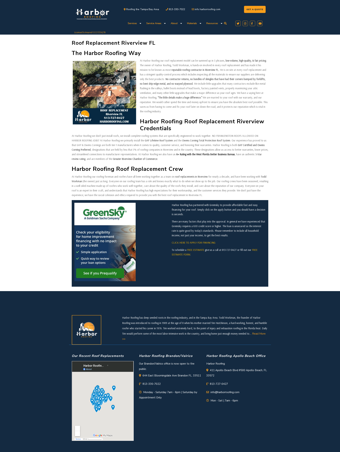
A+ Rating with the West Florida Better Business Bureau (205, 154)
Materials (192, 23)
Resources (212, 23)
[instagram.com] (244, 23)
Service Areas (153, 23)
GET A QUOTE (254, 9)
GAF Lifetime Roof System (159, 140)
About (174, 23)
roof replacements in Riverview (191, 176)
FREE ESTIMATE (195, 250)
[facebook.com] (252, 23)
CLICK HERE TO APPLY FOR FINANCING (193, 242)
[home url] (86, 329)
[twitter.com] (237, 23)
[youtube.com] (259, 23)
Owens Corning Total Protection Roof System (206, 140)
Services (132, 23)
